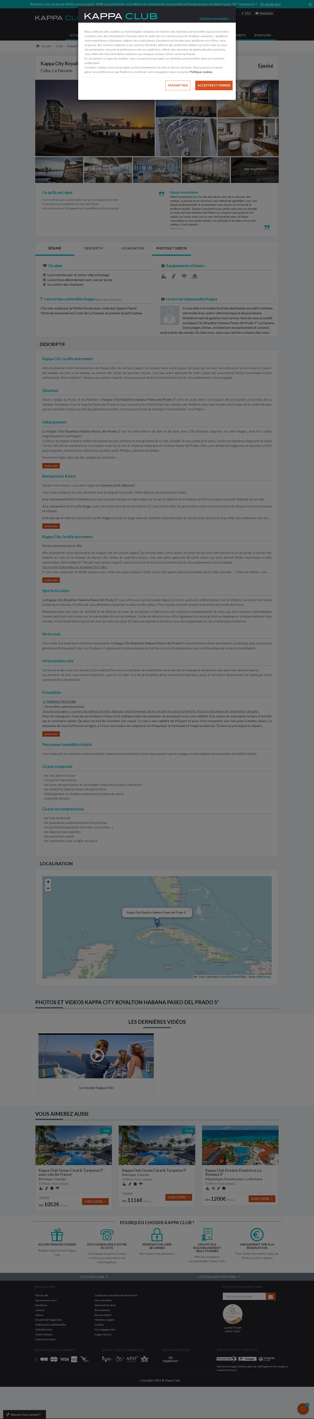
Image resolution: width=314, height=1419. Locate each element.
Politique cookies (201, 72)
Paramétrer (178, 85)
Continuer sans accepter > (214, 18)
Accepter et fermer (214, 85)
